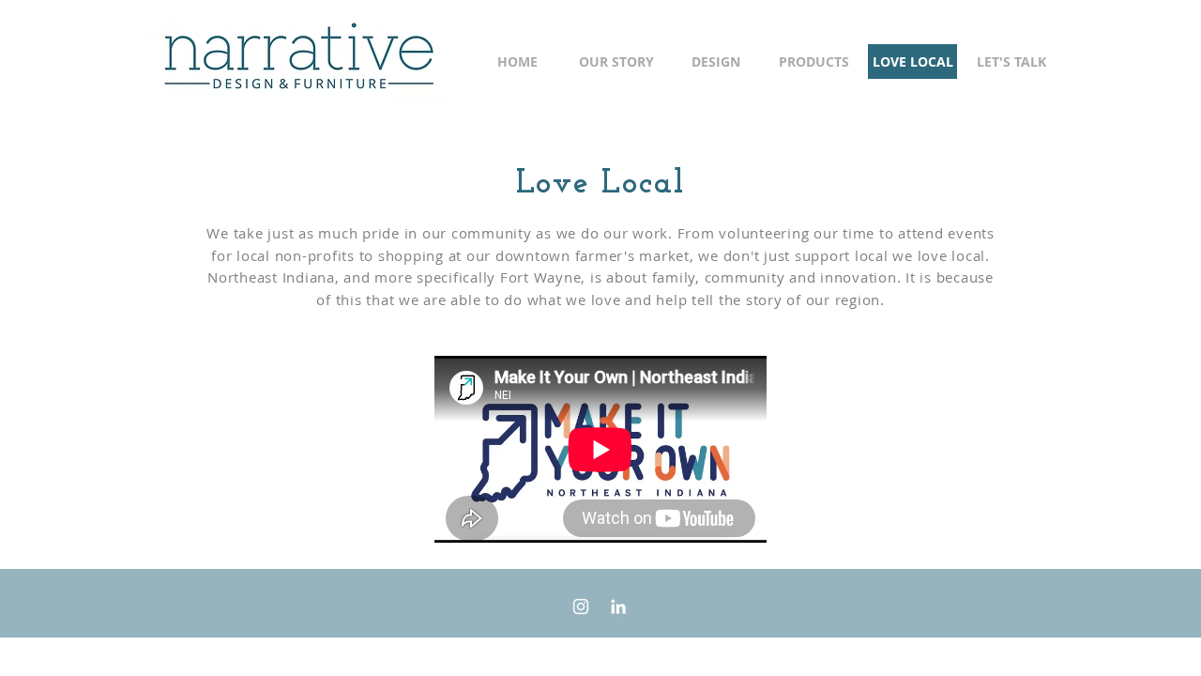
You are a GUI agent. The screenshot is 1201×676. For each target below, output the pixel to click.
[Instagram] (580, 606)
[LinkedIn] (618, 606)
